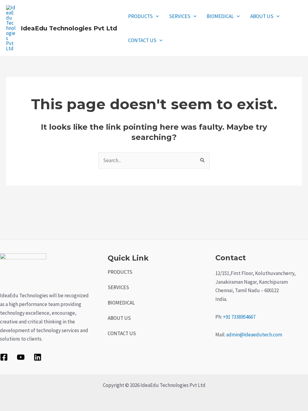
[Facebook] (4, 357)
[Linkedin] (38, 357)
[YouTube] (21, 357)
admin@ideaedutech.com (254, 334)
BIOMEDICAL (220, 16)
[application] (156, 16)
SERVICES (179, 16)
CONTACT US (142, 40)
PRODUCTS (140, 16)
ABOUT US (261, 16)
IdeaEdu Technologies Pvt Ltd (69, 28)
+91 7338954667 (239, 317)
